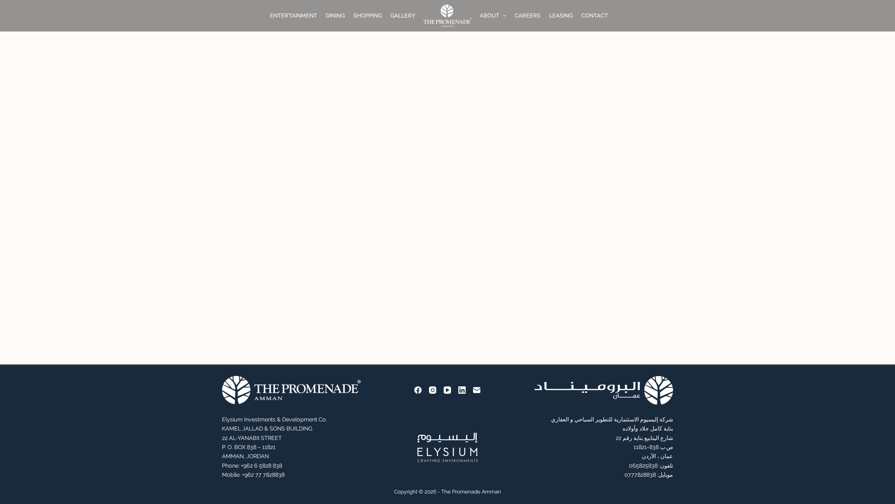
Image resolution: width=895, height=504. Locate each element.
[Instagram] (432, 390)
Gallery (403, 15)
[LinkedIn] (462, 390)
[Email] (476, 390)
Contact (594, 15)
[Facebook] (418, 390)
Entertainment (293, 15)
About (489, 15)
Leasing (561, 15)
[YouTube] (447, 390)
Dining (335, 15)
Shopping (367, 15)
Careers (527, 15)
